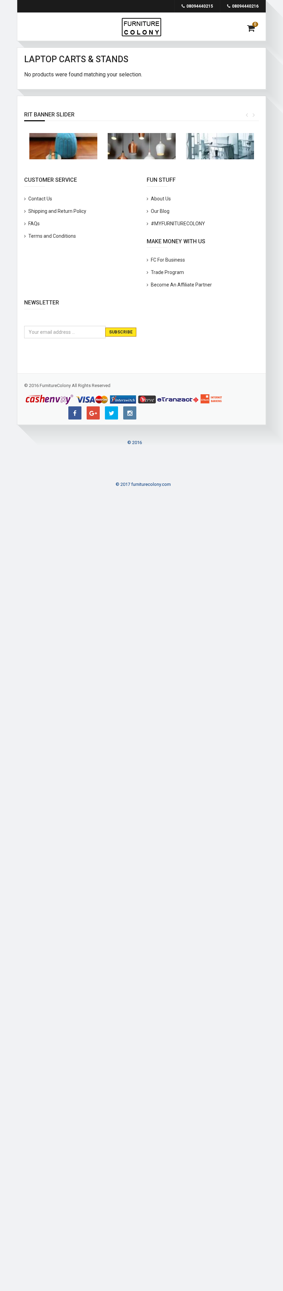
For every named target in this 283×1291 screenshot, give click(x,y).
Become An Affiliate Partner (181, 285)
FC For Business (168, 260)
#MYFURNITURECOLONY (178, 223)
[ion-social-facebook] (74, 413)
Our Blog (160, 211)
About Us (161, 198)
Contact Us (40, 198)
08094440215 (199, 6)
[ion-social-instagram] (129, 413)
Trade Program (167, 272)
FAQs (34, 223)
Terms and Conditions (52, 236)
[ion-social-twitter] (111, 413)
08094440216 (245, 6)
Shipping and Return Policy (57, 211)
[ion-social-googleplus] (93, 413)
